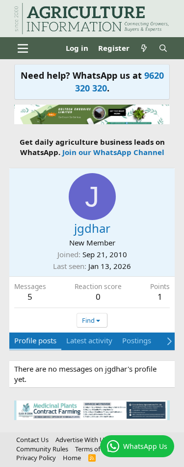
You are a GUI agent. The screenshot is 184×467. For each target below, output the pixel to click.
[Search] (163, 48)
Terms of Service (98, 449)
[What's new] (144, 48)
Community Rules (42, 449)
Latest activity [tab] (89, 340)
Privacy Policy (36, 457)
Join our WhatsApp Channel (113, 152)
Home (72, 457)
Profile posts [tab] (35, 340)
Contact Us (32, 439)
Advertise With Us (81, 439)
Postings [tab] (136, 340)
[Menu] (22, 48)
